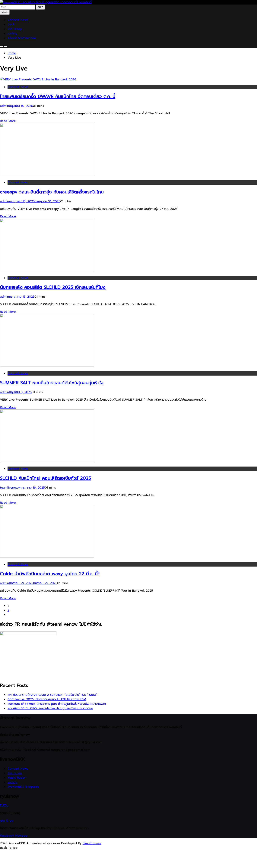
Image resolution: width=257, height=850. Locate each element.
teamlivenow (9, 487)
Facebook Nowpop (13, 835)
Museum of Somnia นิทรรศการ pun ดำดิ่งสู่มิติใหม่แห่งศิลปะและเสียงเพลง (57, 704)
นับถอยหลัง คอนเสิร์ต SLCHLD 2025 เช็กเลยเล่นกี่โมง (53, 287)
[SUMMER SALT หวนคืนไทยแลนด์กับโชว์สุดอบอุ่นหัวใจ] (47, 366)
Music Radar (16, 777)
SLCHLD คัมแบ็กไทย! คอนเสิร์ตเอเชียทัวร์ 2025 (45, 478)
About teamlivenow (22, 38)
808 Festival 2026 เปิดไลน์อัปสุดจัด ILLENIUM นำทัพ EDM (47, 699)
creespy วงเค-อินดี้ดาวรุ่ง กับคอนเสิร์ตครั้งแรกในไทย (52, 192)
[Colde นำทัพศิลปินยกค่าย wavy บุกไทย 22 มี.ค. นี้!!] (47, 556)
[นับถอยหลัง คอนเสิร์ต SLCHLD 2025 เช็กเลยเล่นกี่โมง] (47, 270)
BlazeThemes (92, 843)
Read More (8, 121)
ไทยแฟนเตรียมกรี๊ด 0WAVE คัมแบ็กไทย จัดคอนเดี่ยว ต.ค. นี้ (57, 96)
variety (12, 33)
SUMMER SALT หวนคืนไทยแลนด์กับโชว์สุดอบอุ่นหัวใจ (51, 382)
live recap (15, 29)
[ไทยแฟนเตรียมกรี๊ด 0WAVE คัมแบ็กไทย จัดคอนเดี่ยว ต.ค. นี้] (38, 79)
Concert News (18, 20)
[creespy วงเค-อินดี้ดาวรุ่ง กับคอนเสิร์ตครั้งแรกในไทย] (47, 175)
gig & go (6, 820)
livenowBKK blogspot (23, 786)
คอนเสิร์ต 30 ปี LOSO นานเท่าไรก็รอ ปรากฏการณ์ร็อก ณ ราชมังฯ (50, 708)
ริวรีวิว (4, 805)
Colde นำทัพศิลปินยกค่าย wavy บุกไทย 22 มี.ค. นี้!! (50, 573)
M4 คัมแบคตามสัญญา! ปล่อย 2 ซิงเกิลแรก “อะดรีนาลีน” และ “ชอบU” (52, 695)
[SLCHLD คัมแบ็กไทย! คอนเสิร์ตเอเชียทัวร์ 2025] (47, 461)
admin (4, 106)
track (11, 24)
